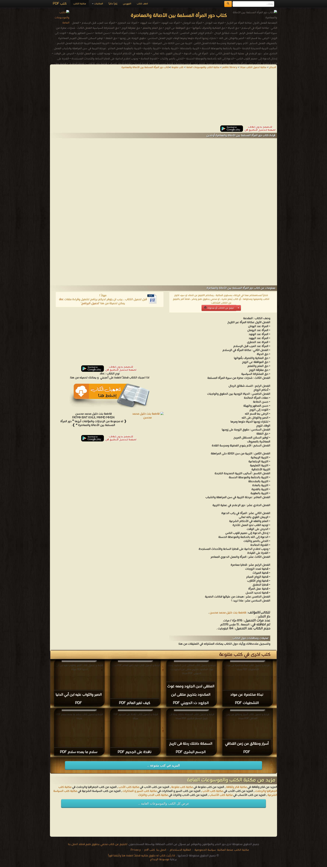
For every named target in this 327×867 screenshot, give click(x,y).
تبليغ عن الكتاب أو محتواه (220, 308)
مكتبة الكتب (79, 4)
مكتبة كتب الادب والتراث (153, 795)
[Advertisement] (163, 98)
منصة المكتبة (225, 850)
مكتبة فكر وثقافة (236, 787)
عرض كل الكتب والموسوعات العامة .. (163, 803)
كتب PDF (60, 4)
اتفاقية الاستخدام (180, 850)
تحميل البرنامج (90, 303)
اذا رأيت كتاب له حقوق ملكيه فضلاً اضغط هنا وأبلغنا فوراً (141, 855)
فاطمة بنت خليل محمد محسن (228, 612)
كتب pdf (149, 850)
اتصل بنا (161, 850)
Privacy (136, 850)
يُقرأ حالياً (113, 4)
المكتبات (98, 4)
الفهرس (127, 4)
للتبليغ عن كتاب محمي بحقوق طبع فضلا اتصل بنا (97, 844)
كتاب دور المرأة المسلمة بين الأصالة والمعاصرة (145, 67)
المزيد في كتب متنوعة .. (163, 765)
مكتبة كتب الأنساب (221, 795)
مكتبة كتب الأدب (129, 787)
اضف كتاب (142, 4)
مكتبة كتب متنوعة (182, 787)
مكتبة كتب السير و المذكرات (140, 791)
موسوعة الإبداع (159, 859)
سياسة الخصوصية (205, 850)
